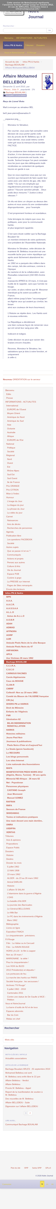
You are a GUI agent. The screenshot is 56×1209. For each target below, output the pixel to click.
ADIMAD (10, 627)
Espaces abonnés (14, 1011)
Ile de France (13, 482)
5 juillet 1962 (13, 866)
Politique (11, 447)
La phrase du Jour (15, 509)
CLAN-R (10, 685)
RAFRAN (10, 801)
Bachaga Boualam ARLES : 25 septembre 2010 (27, 1069)
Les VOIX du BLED (15, 966)
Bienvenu (8, 38)
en (52, 1184)
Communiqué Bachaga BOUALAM (21, 1124)
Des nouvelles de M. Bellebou (19, 1098)
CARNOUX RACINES (16, 673)
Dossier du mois (14, 863)
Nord (9, 459)
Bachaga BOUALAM (14, 65)
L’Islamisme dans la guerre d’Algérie (24, 893)
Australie (11, 432)
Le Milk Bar (12, 912)
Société (10, 451)
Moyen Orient (13, 413)
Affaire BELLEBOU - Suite (17, 1102)
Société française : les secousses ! (22, 981)
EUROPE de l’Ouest (16, 409)
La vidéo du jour (14, 513)
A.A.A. (9, 600)
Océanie (11, 428)
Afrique (10, 436)
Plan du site (15, 1168)
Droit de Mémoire (15, 708)
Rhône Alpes (13, 470)
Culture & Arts (13, 566)
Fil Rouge (31, 52)
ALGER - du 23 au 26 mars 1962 (22, 878)
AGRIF (9, 635)
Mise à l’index (12, 493)
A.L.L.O (10, 612)
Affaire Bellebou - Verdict (17, 1080)
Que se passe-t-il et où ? (18, 551)
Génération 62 (13, 719)
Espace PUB (13, 574)
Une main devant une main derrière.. (24, 821)
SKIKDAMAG (12, 813)
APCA (9, 654)
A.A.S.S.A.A (12, 608)
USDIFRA (11, 828)
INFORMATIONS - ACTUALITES (31, 38)
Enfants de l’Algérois (17, 711)
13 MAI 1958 (13, 870)
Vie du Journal (14, 570)
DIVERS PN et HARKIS (17, 704)
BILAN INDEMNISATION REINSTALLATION (19, 724)
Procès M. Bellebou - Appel (18, 1088)
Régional (10, 455)
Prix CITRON (12, 490)
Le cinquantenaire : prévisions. (20, 935)
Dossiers (40, 45)
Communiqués (14, 555)
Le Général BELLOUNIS (18, 909)
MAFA (9, 768)
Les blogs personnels (17, 756)
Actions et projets (15, 558)
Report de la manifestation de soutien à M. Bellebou (24, 1093)
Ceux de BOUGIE (14, 681)
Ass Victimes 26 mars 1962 (19, 658)
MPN (8, 597)
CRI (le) (10, 700)
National (10, 444)
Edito (8, 394)
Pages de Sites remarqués (19, 585)
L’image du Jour (14, 501)
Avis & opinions (13, 840)
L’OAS (10, 897)
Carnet (9, 516)
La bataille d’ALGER (16, 901)
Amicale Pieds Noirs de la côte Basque (26, 643)
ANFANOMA (12, 650)
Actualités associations (16, 95)
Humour (10, 497)
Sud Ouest (12, 478)
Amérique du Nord (15, 417)
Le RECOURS (13, 753)
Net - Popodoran (14, 782)
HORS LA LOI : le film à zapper (21, 951)
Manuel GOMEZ (15, 798)
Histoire (9, 855)
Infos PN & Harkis (13, 45)
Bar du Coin (12, 1015)
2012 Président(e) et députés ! (20, 970)
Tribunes (29, 45)
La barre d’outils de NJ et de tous (22, 1007)
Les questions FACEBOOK (19, 539)
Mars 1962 (12, 920)
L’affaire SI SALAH (15, 889)
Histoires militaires (15, 733)
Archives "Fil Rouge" (16, 985)
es (47, 1184)
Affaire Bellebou (12, 1084)
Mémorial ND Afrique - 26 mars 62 (23, 779)
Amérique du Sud (15, 421)
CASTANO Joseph (16, 790)
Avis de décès (13, 524)
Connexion (6, 1184)
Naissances (12, 520)
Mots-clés (9, 1039)
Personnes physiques (17, 786)
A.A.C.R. (10, 604)
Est (8, 467)
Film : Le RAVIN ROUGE (17, 947)
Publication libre (13, 535)
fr (42, 1184)
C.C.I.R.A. (11, 666)
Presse (9, 398)
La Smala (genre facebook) (20, 749)
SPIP (26, 1168)
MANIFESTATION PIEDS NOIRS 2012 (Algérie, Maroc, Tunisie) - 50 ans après (26, 773)
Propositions (12, 844)
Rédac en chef (13, 1019)
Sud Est (10, 474)
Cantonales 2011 (15, 993)
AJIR (8, 639)
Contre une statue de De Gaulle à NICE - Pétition (26, 998)
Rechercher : (9, 26)
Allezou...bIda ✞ (11, 89)
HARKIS (10, 730)
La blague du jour (15, 505)
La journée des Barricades (19, 905)
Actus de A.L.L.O (15, 616)
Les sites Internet (15, 760)
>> (49, 30)
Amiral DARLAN (14, 882)
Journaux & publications (19, 741)
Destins (9, 859)
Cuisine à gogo (14, 578)
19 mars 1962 (13, 874)
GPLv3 (48, 1168)
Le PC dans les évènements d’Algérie (25, 916)
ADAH (9, 623)
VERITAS (10, 832)
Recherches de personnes (19, 528)
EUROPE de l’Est (15, 440)
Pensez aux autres (16, 562)
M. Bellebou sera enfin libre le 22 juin (22, 1076)
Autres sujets (12, 547)
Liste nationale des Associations (23, 764)
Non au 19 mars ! (14, 954)
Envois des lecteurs (15, 589)
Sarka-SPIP (37, 1168)
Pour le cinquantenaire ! (17, 962)
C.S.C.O (10, 669)
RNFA (9, 805)
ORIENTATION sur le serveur (21, 379)
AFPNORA (11, 631)
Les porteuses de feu (16, 974)
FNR (8, 715)
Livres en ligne (13, 928)
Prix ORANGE (12, 486)
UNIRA (9, 824)
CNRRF (10, 688)
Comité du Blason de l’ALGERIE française (27, 696)
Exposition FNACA (15, 932)
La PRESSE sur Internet (18, 581)
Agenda (10, 532)
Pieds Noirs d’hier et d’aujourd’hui (24, 745)
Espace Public (13, 847)
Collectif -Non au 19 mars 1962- (22, 692)
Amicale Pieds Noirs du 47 (19, 646)
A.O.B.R (10, 620)
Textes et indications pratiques (22, 817)
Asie (9, 425)
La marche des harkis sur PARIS (21, 977)
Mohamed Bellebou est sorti (18, 1073)
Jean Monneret (14, 794)
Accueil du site (12, 62)
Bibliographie (12, 924)
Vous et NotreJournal (14, 52)
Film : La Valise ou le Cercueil (20, 943)
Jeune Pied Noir (14, 737)
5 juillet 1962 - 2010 (16, 989)
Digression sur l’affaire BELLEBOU (21, 1106)
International (12, 405)
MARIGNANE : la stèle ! (17, 958)
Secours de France (15, 809)
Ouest (10, 463)
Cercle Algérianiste (15, 677)
